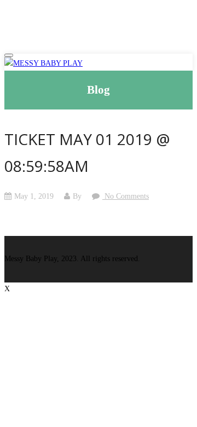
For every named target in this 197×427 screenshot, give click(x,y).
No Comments (125, 196)
